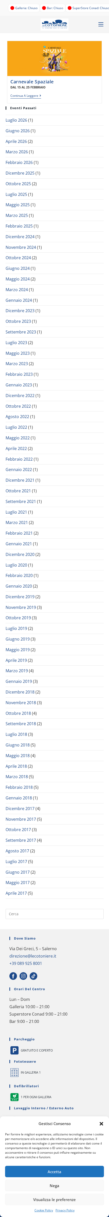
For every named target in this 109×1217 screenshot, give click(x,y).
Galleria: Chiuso (26, 8)
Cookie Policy (43, 1210)
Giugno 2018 (18, 745)
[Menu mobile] (101, 24)
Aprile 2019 (16, 660)
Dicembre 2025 (20, 173)
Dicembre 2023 (20, 310)
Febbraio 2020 (19, 575)
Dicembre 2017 (20, 808)
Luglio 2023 (16, 342)
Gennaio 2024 (19, 300)
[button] (101, 1123)
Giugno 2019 (18, 639)
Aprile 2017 (16, 893)
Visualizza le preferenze (54, 1199)
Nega (54, 1185)
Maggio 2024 (18, 279)
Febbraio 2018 (19, 787)
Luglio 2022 (16, 427)
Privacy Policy (65, 1210)
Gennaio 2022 (19, 469)
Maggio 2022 (18, 438)
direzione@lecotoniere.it (32, 956)
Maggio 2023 (18, 353)
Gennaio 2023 (19, 385)
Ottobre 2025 (18, 183)
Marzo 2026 (17, 152)
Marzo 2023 (17, 363)
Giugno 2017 (18, 872)
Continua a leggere (25, 96)
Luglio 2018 (16, 734)
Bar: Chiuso (55, 8)
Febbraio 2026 (19, 162)
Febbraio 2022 (19, 459)
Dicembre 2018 (20, 692)
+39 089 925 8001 (25, 963)
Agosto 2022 (17, 416)
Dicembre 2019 (20, 597)
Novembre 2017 (21, 819)
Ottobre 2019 (18, 618)
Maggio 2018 (18, 755)
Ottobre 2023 (18, 321)
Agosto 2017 (17, 851)
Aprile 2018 (16, 766)
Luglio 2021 (16, 512)
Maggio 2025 (18, 205)
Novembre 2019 (21, 607)
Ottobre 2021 (18, 491)
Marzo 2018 (17, 776)
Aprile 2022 (16, 448)
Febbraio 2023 (19, 374)
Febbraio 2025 (19, 226)
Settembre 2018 (21, 723)
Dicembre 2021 (20, 480)
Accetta (54, 1171)
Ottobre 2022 (18, 406)
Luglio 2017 (16, 861)
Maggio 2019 (18, 649)
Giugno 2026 (18, 131)
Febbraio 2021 (19, 533)
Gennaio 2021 (19, 544)
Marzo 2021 (17, 522)
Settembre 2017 (21, 840)
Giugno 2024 (18, 268)
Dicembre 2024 (20, 236)
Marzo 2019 (17, 670)
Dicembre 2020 (20, 554)
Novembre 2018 (21, 702)
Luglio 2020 (16, 565)
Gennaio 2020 (19, 586)
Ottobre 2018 (18, 713)
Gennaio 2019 (19, 681)
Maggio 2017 (18, 882)
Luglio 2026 (16, 120)
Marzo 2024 (17, 289)
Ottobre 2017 (18, 829)
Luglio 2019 (16, 628)
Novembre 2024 (21, 247)
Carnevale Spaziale (32, 82)
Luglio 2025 (16, 194)
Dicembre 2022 (20, 395)
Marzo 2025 (17, 215)
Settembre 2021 (21, 501)
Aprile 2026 (16, 141)
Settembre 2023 (21, 332)
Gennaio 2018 (19, 798)
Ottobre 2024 (18, 257)
